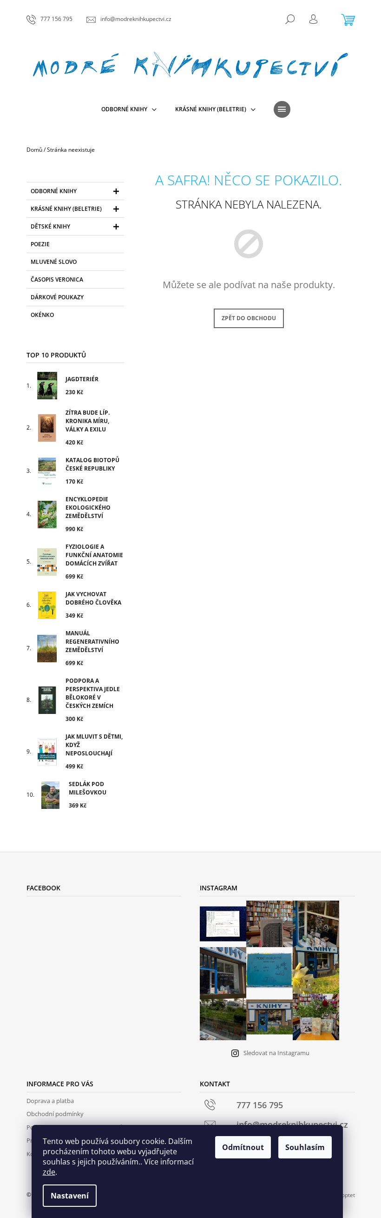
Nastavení (70, 1196)
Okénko (42, 315)
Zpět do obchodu (249, 318)
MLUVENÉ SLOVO (54, 262)
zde (49, 1172)
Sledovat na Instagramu (276, 1053)
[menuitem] (129, 109)
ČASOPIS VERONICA (57, 279)
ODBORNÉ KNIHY (54, 191)
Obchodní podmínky (55, 1114)
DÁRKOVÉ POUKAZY (57, 297)
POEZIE (40, 244)
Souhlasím (305, 1147)
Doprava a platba (50, 1101)
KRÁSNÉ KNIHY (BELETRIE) (66, 209)
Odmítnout (243, 1147)
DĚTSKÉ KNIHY (50, 226)
